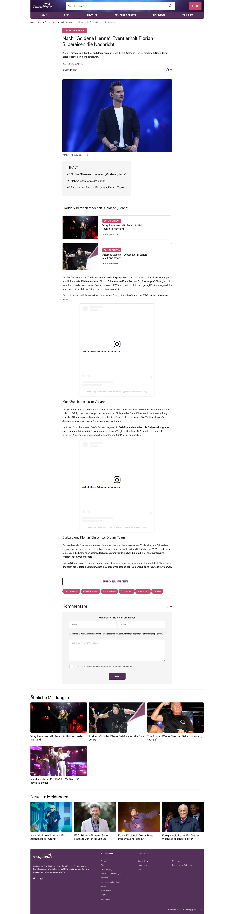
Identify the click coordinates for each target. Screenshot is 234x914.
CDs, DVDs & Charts (125, 15)
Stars (103, 865)
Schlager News (51, 22)
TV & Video (188, 15)
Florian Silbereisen (90, 591)
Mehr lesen (108, 233)
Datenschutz (143, 861)
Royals (103, 894)
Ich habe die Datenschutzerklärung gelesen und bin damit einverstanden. (105, 666)
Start (32, 22)
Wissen (104, 886)
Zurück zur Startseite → (117, 581)
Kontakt (141, 869)
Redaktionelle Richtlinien (182, 865)
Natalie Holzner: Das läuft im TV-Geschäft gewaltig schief (55, 781)
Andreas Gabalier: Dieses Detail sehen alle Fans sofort (124, 256)
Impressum (142, 865)
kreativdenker (69, 69)
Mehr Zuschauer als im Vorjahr (88, 181)
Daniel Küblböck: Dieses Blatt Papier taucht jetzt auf (135, 837)
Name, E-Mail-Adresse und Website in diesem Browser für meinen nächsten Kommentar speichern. (117, 633)
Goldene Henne (109, 591)
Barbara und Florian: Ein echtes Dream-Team (97, 187)
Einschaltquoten (71, 591)
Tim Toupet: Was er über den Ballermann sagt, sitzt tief (174, 738)
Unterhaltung (106, 869)
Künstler (92, 15)
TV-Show (157, 591)
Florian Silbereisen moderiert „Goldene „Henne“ (98, 174)
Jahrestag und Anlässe (110, 882)
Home (44, 15)
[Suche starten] (170, 6)
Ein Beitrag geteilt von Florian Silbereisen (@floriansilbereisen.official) (117, 392)
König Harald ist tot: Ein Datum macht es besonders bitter (180, 837)
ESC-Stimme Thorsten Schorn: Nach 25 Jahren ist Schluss (92, 837)
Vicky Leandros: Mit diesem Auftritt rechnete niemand (122, 227)
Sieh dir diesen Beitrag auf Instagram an (101, 351)
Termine (104, 878)
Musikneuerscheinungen (111, 873)
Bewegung (105, 899)
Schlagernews (126, 591)
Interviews (159, 15)
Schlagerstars (143, 591)
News (67, 15)
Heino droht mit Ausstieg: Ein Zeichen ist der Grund (47, 837)
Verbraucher (106, 890)
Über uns (175, 861)
